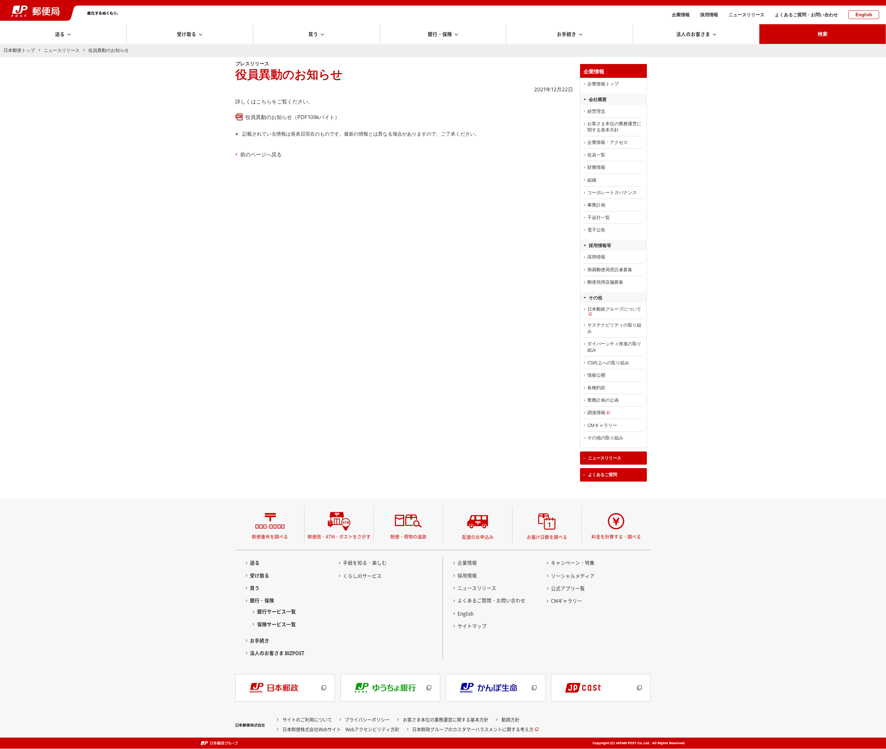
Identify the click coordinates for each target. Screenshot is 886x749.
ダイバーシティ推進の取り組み (614, 347)
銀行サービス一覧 (276, 611)
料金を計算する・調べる (616, 536)
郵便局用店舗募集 (605, 282)
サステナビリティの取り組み (614, 328)
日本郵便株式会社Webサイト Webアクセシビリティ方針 (340, 729)
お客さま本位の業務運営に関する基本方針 (614, 127)
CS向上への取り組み (608, 362)
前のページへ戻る (261, 154)
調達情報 (596, 412)
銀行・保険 (262, 600)
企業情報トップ (603, 83)
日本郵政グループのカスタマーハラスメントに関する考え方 (473, 729)
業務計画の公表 (603, 400)
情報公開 (596, 375)
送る (255, 562)
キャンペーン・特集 (573, 562)
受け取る (259, 575)
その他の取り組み (605, 437)
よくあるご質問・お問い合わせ (806, 14)
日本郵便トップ (19, 50)
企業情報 (681, 14)
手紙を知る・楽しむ (365, 562)
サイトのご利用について (307, 719)
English (864, 14)
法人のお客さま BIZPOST (277, 652)
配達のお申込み (478, 536)
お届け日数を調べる (547, 536)
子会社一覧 (598, 217)
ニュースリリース (747, 14)
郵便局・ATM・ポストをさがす (339, 536)
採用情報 (709, 14)
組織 (591, 180)
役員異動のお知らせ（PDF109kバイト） (292, 117)
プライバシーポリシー (367, 719)
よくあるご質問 (602, 474)
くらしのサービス (362, 575)
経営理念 (596, 111)
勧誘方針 (510, 719)
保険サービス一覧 (276, 624)
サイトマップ (472, 625)
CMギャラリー (602, 425)
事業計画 (596, 205)
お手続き (259, 640)
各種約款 (596, 387)
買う (255, 587)
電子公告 (596, 229)
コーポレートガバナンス (612, 192)
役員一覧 (596, 154)
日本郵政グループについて (614, 309)
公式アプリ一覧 (568, 588)
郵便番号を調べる (270, 536)
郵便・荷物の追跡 (408, 536)
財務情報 (596, 167)
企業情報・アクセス (607, 142)
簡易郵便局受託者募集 (609, 269)
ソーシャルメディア (573, 575)
